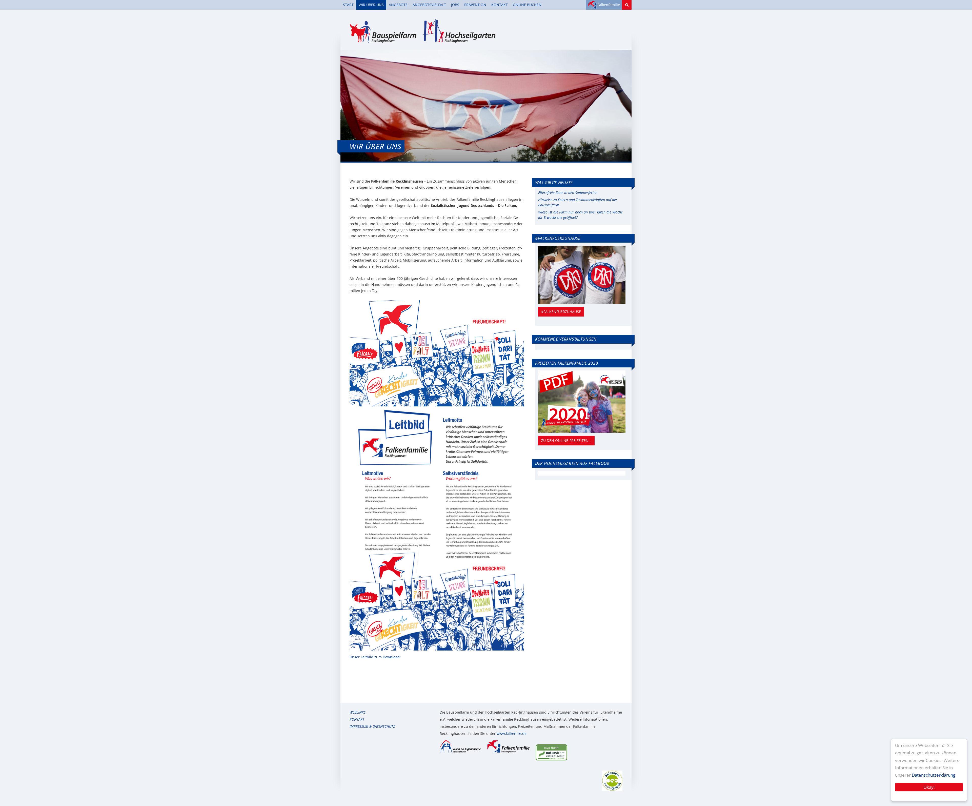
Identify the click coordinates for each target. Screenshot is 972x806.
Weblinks (358, 712)
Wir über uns (371, 4)
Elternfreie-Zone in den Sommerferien (567, 192)
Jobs (455, 4)
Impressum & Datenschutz (372, 726)
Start (348, 4)
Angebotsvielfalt (429, 4)
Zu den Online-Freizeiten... (566, 440)
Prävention (475, 4)
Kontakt (499, 4)
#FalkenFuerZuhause (561, 311)
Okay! (929, 787)
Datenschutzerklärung (933, 775)
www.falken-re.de (511, 733)
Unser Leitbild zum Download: (375, 657)
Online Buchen (527, 4)
